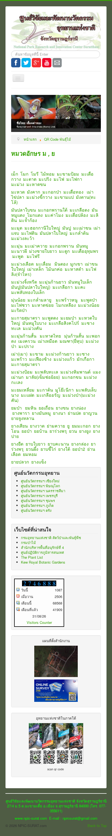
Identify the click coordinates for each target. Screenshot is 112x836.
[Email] (57, 62)
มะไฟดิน (29, 233)
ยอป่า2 (78, 449)
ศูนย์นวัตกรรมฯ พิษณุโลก (40, 485)
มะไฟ (59, 179)
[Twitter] (26, 62)
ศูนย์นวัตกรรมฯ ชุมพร (38, 500)
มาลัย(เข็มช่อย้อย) (43, 377)
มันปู (66, 228)
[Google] (36, 62)
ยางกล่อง (80, 444)
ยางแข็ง (38, 462)
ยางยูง (85, 431)
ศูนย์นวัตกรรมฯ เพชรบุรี (39, 495)
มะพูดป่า (89, 300)
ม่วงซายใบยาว (43, 251)
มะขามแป (64, 197)
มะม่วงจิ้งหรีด (24, 282)
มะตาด (29, 179)
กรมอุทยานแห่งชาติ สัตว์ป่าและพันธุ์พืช (51, 537)
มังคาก (33, 192)
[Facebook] (16, 62)
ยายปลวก (20, 462)
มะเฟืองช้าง (40, 359)
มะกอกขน (72, 377)
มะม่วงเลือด (22, 264)
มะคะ (80, 287)
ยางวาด (37, 426)
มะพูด (17, 256)
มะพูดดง (50, 318)
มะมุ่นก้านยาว (52, 282)
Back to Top (97, 825)
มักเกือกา (85, 359)
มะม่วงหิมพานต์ (75, 372)
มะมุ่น (17, 246)
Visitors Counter (39, 622)
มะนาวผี (19, 251)
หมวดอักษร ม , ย (33, 153)
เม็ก (14, 174)
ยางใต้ (64, 449)
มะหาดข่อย (43, 305)
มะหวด (18, 192)
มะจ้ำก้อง (28, 220)
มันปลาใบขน (23, 210)
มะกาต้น (45, 390)
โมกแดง (35, 215)
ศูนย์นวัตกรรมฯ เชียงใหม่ (40, 480)
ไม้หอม (48, 174)
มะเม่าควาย (36, 246)
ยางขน (62, 408)
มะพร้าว (19, 359)
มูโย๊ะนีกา (64, 390)
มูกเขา (76, 264)
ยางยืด (17, 444)
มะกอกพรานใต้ (52, 210)
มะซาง (82, 354)
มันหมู (82, 246)
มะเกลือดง (79, 210)
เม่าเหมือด (47, 341)
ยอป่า (26, 431)
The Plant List (32, 557)
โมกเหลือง (66, 305)
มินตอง (61, 264)
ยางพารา (21, 413)
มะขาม (36, 354)
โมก (24, 174)
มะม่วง (17, 184)
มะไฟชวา (20, 305)
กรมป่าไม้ (28, 542)
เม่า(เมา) (19, 354)
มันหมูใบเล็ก (80, 282)
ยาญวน (90, 413)
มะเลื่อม (43, 264)
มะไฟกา (74, 179)
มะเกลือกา (62, 287)
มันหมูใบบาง (34, 323)
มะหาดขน (36, 184)
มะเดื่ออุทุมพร (85, 251)
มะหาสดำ (74, 269)
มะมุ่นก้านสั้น (23, 336)
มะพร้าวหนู (66, 300)
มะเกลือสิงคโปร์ (64, 323)
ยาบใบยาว (35, 444)
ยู (68, 426)
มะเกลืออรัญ (48, 395)
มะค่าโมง (54, 215)
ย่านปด (74, 413)
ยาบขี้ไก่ (48, 449)
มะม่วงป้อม (22, 372)
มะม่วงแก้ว (64, 359)
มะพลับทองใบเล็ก (28, 292)
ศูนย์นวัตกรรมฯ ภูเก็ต (37, 505)
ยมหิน (30, 408)
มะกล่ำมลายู (39, 300)
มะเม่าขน (82, 228)
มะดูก (64, 251)
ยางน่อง (78, 408)
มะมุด (16, 228)
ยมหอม (30, 454)
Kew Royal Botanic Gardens (43, 562)
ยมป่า (16, 408)
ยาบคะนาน (58, 444)
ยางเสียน (19, 426)
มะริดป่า (19, 310)
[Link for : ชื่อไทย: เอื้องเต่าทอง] (56, 111)
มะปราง (26, 346)
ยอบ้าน (40, 431)
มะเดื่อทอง (73, 192)
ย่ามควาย (56, 426)
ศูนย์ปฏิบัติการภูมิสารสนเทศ (42, 552)
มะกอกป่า (51, 192)
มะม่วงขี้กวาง (39, 197)
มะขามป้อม (68, 174)
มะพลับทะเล (46, 372)
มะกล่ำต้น (79, 233)
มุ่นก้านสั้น (74, 336)
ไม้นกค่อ (54, 269)
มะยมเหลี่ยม (23, 390)
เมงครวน (27, 341)
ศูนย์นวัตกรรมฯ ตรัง (36, 510)
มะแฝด (27, 395)
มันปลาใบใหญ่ (53, 233)
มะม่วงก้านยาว (60, 354)
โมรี (35, 174)
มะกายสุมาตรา (25, 318)
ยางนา (59, 413)
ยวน (73, 431)
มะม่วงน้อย (88, 305)
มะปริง (45, 179)
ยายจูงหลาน (22, 418)
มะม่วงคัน (32, 328)
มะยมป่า (68, 318)
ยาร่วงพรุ (58, 431)
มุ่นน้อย (18, 300)
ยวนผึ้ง (32, 449)
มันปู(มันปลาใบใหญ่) (30, 287)
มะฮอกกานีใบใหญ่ (42, 228)
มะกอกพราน (61, 246)
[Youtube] (46, 62)
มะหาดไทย (50, 336)
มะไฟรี (33, 256)
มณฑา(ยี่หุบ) (71, 341)
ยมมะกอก (81, 426)
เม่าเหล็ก (35, 269)
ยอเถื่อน (46, 408)
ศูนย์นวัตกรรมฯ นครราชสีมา (43, 490)
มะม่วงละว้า (22, 238)
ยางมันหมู (41, 413)
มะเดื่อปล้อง (77, 215)
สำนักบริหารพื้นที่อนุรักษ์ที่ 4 (42, 547)
